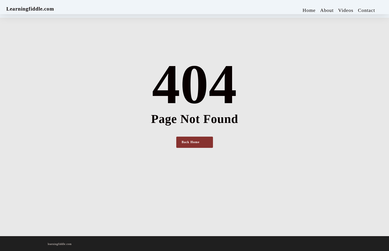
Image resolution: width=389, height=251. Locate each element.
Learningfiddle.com (30, 9)
